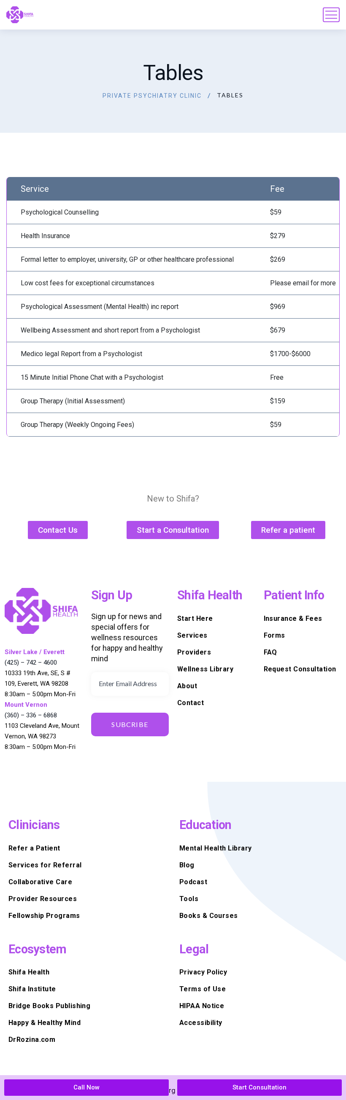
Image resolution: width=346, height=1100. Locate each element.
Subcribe (129, 724)
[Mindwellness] (20, 14)
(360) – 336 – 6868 (31, 715)
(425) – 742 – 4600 (31, 662)
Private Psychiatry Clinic (152, 95)
